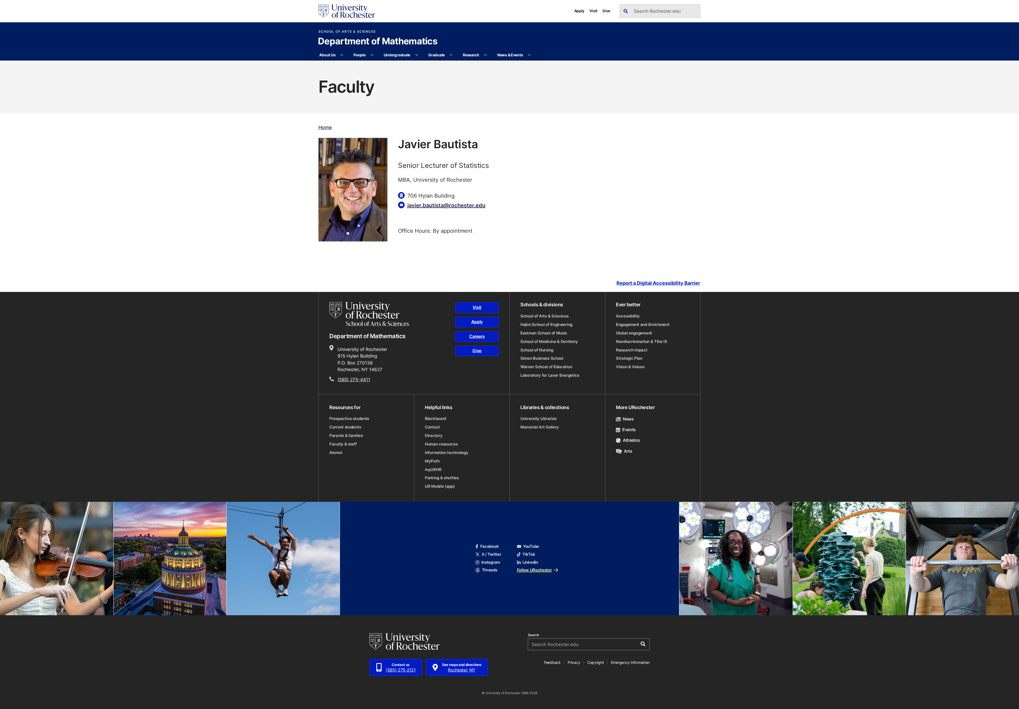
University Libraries (538, 418)
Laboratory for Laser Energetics (549, 375)
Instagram (490, 562)
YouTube (531, 546)
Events (629, 429)
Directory (433, 435)
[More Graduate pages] (450, 55)
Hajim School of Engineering (546, 324)
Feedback (552, 662)
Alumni (335, 452)
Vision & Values (630, 367)
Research (471, 54)
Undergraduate (397, 54)
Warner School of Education (546, 367)
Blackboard (435, 418)
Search (533, 635)
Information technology (446, 452)
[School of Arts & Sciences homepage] (370, 314)
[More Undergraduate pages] (416, 55)
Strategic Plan (629, 358)
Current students (345, 427)
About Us (327, 54)
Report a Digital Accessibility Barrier (658, 283)
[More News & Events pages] (529, 55)
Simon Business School (541, 358)
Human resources (441, 444)
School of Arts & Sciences (347, 31)
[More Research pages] (485, 55)
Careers (477, 336)
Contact (432, 427)
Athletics (631, 440)
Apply (579, 10)
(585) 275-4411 (354, 379)
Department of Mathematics (377, 41)
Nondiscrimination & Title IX (641, 341)
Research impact (631, 350)
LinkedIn (530, 562)
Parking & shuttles (442, 478)
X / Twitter (491, 554)
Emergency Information (630, 662)
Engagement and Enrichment (643, 324)
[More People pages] (371, 55)
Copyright (595, 662)
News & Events (510, 54)
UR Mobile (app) (440, 486)
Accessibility (628, 316)
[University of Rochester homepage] (346, 11)
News (628, 419)
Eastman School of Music (543, 333)
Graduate (436, 54)
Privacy (574, 662)
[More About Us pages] (341, 55)
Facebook (489, 546)
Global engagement (634, 333)
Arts (628, 451)
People (359, 54)
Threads (489, 570)
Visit (593, 10)
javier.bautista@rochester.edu (446, 205)
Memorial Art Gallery (539, 427)
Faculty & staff (343, 444)
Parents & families (346, 435)
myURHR (433, 469)
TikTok (529, 554)
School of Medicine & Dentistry (549, 341)
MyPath (432, 461)
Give (606, 10)
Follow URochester (534, 570)
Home (325, 127)
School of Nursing (536, 350)
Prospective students (349, 418)
